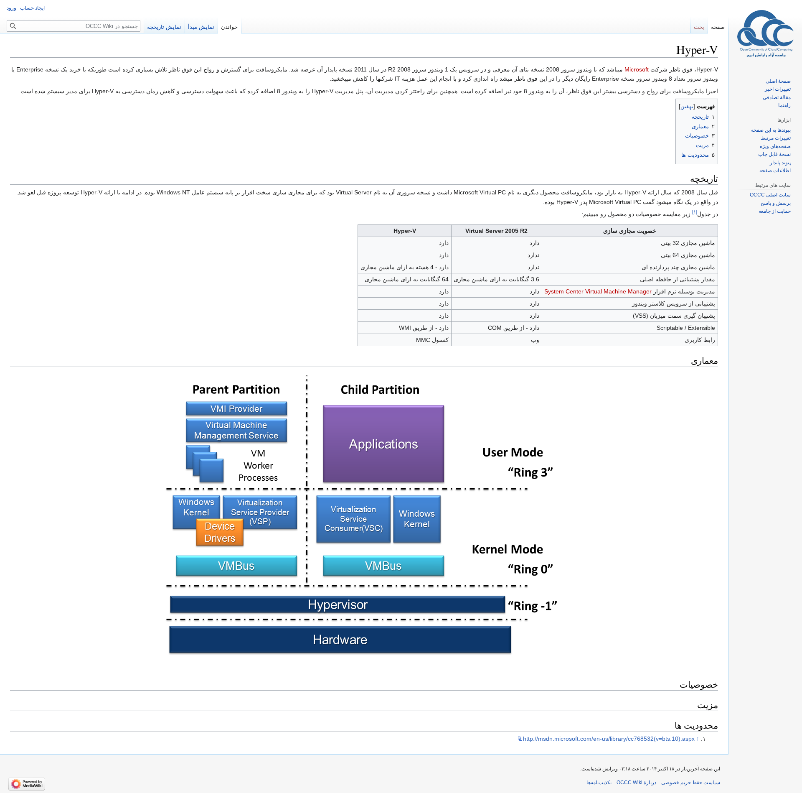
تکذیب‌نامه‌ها (599, 782)
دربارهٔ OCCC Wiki (636, 782)
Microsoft (636, 69)
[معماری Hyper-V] (364, 518)
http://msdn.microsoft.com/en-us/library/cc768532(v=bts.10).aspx (609, 738)
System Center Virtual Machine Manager (598, 291)
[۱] (694, 211)
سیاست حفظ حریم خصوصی (690, 782)
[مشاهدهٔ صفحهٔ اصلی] (765, 33)
